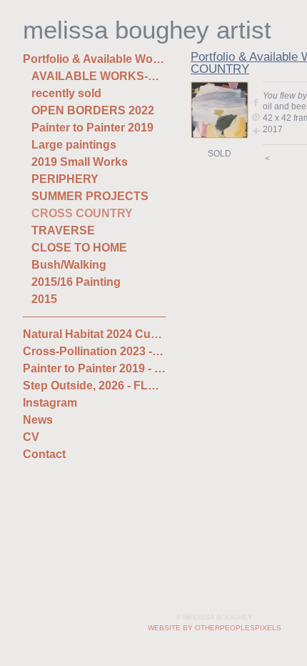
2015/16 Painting (76, 282)
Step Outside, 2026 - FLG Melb (94, 385)
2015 (44, 299)
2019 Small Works (79, 162)
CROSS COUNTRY (82, 213)
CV (31, 437)
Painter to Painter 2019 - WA (94, 368)
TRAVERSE (63, 230)
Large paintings (73, 145)
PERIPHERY (65, 179)
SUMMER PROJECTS (90, 196)
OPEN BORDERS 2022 (92, 110)
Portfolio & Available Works (94, 59)
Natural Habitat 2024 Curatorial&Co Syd (94, 334)
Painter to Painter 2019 (92, 127)
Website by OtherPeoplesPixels (214, 628)
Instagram (50, 403)
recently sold (66, 93)
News (38, 420)
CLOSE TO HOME (79, 248)
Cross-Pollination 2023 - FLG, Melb (94, 351)
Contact (44, 454)
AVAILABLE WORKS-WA (98, 76)
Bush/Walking (68, 265)
